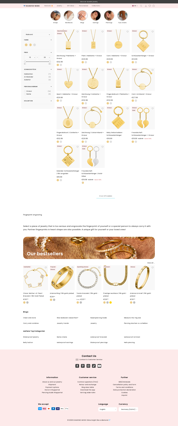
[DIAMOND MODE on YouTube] (99, 366)
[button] (135, 6)
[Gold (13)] (26, 44)
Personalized (83, 6)
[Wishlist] (149, 5)
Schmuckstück (30, 69)
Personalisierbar (31, 86)
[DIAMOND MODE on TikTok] (94, 366)
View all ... (151, 263)
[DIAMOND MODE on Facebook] (77, 366)
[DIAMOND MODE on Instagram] (88, 366)
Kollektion (28, 101)
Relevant (29, 34)
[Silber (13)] (34, 44)
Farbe (26, 40)
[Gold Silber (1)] (30, 44)
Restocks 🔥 (48, 6)
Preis (26, 52)
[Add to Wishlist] (77, 31)
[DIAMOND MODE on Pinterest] (83, 366)
